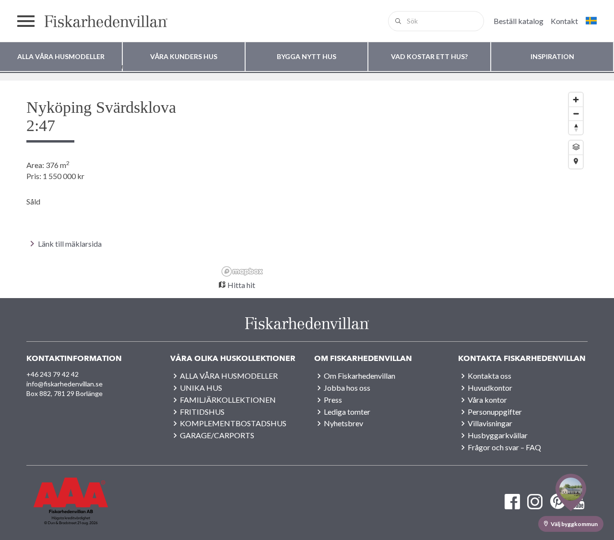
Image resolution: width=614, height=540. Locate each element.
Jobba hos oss (347, 387)
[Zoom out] (576, 113)
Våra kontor (487, 399)
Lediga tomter (347, 411)
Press (333, 399)
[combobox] (436, 21)
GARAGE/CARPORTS (217, 435)
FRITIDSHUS (202, 411)
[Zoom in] (576, 100)
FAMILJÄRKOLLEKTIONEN (228, 399)
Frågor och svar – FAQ (504, 447)
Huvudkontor (490, 387)
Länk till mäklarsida (70, 243)
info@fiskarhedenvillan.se (64, 384)
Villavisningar (490, 423)
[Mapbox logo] (242, 271)
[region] (403, 184)
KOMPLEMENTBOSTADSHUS (233, 423)
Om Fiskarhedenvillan (359, 375)
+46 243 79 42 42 (52, 374)
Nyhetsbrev (343, 423)
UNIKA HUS (201, 387)
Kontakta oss (489, 375)
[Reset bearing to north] (576, 127)
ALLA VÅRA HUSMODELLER (229, 375)
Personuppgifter (495, 411)
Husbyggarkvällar (498, 435)
